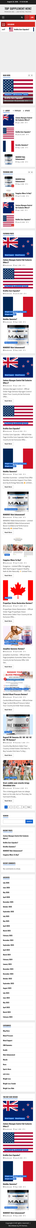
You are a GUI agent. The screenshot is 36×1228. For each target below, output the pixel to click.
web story (6, 1074)
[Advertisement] (18, 51)
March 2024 (7, 954)
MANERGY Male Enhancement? (8, 159)
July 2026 (6, 883)
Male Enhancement (11, 342)
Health (26, 286)
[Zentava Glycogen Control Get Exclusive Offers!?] (18, 247)
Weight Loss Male (10, 94)
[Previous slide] (29, 75)
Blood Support (9, 255)
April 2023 (6, 1007)
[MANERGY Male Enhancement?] (18, 335)
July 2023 (6, 993)
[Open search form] (22, 17)
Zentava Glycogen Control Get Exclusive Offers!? (8, 120)
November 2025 (8, 902)
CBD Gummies (17, 286)
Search (5, 816)
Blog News (8, 286)
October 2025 (7, 906)
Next (28, 807)
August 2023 (7, 988)
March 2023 (7, 1012)
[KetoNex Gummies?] (18, 307)
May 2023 (6, 1002)
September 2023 (8, 983)
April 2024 (6, 950)
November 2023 (8, 974)
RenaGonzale (9, 101)
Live (32, 17)
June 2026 (6, 887)
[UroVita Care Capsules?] (18, 278)
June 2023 (6, 998)
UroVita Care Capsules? (15, 29)
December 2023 (8, 969)
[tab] (8, 111)
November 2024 (8, 940)
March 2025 (7, 930)
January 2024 (7, 964)
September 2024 (8, 945)
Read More (9, 401)
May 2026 (6, 892)
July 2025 (6, 916)
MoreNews (12, 1226)
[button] (3, 17)
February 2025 (7, 935)
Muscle (5, 1059)
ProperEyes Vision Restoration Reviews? (18, 590)
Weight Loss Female (20, 92)
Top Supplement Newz (18, 8)
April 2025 (6, 926)
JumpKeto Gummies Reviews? (18, 636)
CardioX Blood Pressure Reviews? (18, 681)
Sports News (7, 1069)
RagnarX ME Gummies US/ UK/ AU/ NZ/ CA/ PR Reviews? (18, 724)
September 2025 (8, 911)
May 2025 (6, 921)
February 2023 (7, 1017)
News (6, 777)
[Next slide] (31, 75)
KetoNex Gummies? (8, 146)
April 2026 (6, 897)
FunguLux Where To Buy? (8, 194)
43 (24, 807)
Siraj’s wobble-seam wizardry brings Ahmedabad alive (18, 770)
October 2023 (7, 978)
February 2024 (7, 959)
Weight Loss (8, 92)
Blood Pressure (19, 255)
